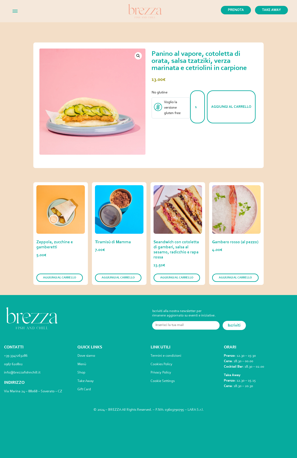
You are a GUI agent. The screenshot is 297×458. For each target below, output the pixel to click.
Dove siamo (86, 356)
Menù (81, 364)
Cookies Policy (161, 364)
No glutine (159, 92)
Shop (81, 372)
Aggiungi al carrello (231, 107)
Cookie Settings (163, 381)
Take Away (85, 381)
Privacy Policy (161, 372)
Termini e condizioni (166, 356)
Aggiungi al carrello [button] (59, 277)
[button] (138, 55)
